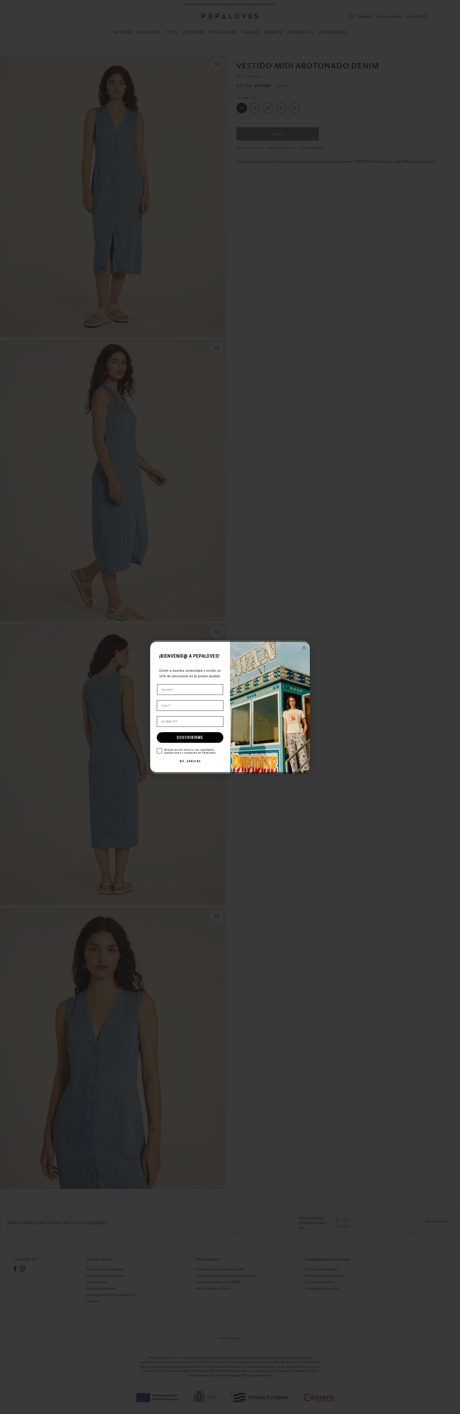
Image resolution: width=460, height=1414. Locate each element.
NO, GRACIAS (190, 761)
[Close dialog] (304, 648)
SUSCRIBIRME (190, 737)
